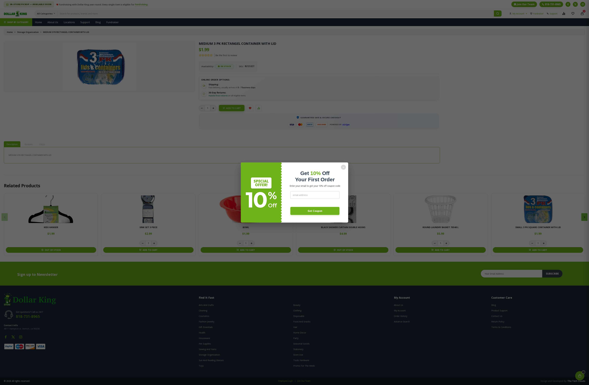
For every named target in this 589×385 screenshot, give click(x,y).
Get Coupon (315, 211)
